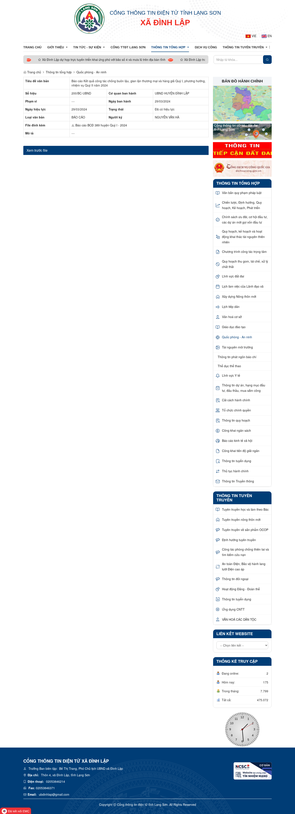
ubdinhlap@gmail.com (54, 794)
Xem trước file (37, 150)
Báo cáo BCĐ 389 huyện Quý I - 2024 (101, 125)
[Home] (89, 18)
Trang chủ (33, 72)
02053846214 (55, 781)
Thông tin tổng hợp (59, 72)
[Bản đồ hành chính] (242, 103)
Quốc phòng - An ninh (91, 72)
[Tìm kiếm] (267, 59)
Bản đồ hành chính (242, 81)
